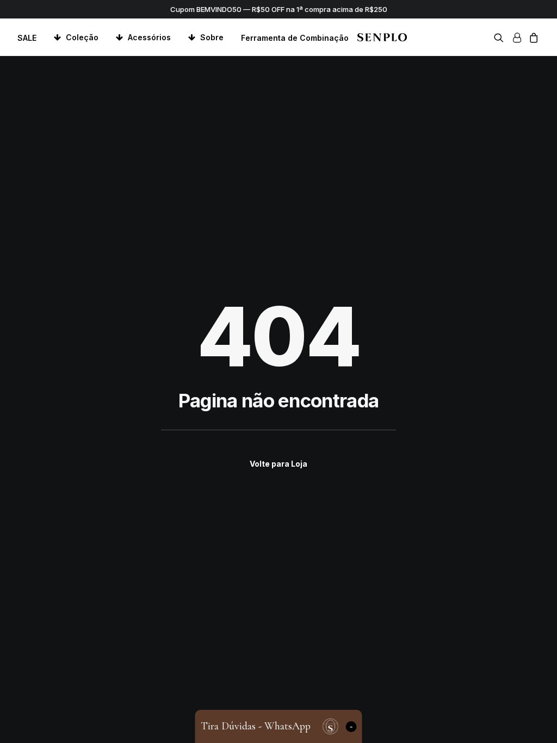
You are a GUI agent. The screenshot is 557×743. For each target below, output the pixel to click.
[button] (501, 37)
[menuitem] (30, 38)
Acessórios (149, 37)
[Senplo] (382, 37)
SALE (26, 37)
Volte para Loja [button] (278, 463)
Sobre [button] (212, 37)
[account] (516, 37)
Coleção (82, 37)
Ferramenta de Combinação (295, 37)
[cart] (532, 37)
